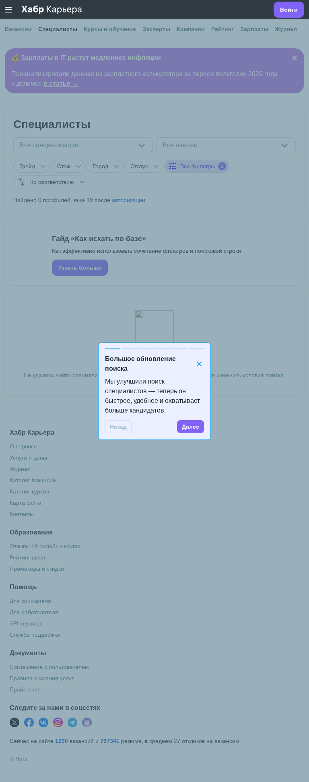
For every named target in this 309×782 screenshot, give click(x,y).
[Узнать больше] (154, 252)
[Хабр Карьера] (51, 9)
